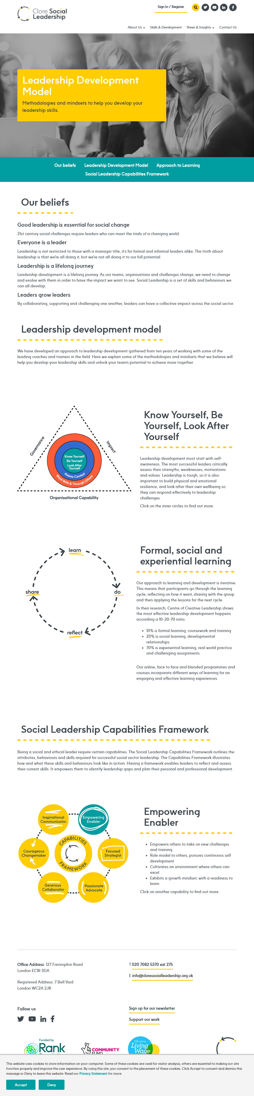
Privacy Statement (93, 1073)
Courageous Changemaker (33, 853)
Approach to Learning (178, 165)
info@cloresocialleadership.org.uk (162, 975)
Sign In (171, 7)
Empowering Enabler (74, 853)
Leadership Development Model (116, 165)
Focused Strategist (112, 853)
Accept (21, 1084)
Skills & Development (166, 27)
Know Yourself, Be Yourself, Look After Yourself (74, 460)
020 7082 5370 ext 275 (152, 964)
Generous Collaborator (53, 887)
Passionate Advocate (93, 887)
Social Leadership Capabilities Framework (127, 174)
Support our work (144, 1019)
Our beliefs (65, 165)
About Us (135, 27)
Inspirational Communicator (53, 819)
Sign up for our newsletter (152, 1008)
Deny (51, 1084)
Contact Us (228, 27)
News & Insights (199, 27)
